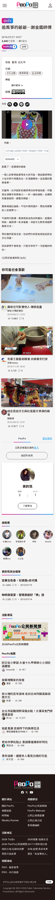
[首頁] (27, 5)
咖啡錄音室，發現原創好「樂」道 (23, 595)
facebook (22, 792)
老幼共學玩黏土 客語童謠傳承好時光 (25, 742)
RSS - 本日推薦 (10, 872)
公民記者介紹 (35, 820)
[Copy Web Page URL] (27, 104)
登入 (36, 447)
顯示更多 (16, 85)
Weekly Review (10, 820)
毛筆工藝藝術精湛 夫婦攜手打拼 (27, 359)
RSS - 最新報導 (10, 867)
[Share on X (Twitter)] (15, 104)
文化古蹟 (11, 73)
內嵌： (7, 143)
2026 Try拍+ (8, 839)
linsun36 (10, 669)
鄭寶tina (6, 559)
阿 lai (9, 718)
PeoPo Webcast (36, 810)
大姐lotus (7, 542)
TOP (49, 881)
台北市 (22, 62)
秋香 (8, 700)
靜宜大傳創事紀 (15, 311)
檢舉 (24, 47)
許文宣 (9, 759)
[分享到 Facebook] (9, 104)
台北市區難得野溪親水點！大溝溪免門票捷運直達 (27, 712)
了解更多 (27, 506)
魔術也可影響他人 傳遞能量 (24, 307)
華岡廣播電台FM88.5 (16, 731)
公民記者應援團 (36, 815)
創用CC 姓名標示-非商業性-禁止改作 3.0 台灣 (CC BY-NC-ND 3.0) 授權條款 (19, 91)
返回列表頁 (27, 455)
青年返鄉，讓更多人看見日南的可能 (24, 756)
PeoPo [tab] (22, 438)
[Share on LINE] (21, 104)
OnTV (7, 20)
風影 (8, 683)
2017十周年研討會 (37, 844)
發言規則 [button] (47, 438)
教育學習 (23, 73)
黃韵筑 (27, 486)
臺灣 (14, 62)
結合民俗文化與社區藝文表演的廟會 (28, 412)
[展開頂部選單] (50, 5)
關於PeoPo (8, 805)
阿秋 (34, 542)
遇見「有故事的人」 (38, 853)
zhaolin (48, 542)
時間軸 (5, 815)
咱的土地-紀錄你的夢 (13, 849)
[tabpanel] (27, 448)
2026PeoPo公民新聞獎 (15, 644)
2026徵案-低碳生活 (38, 839)
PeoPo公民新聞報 (37, 805)
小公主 (21, 559)
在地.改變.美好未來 (38, 849)
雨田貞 (9, 745)
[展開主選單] (5, 5)
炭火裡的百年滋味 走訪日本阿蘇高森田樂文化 (26, 695)
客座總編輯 (34, 825)
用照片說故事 (9, 853)
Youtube (32, 792)
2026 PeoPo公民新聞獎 (14, 844)
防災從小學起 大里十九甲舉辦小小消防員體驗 (26, 664)
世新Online (12, 363)
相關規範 (6, 810)
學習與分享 (21, 542)
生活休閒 (36, 73)
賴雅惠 (10, 418)
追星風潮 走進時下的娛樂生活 (20, 728)
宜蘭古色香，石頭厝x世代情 (19, 580)
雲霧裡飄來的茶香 (13, 680)
